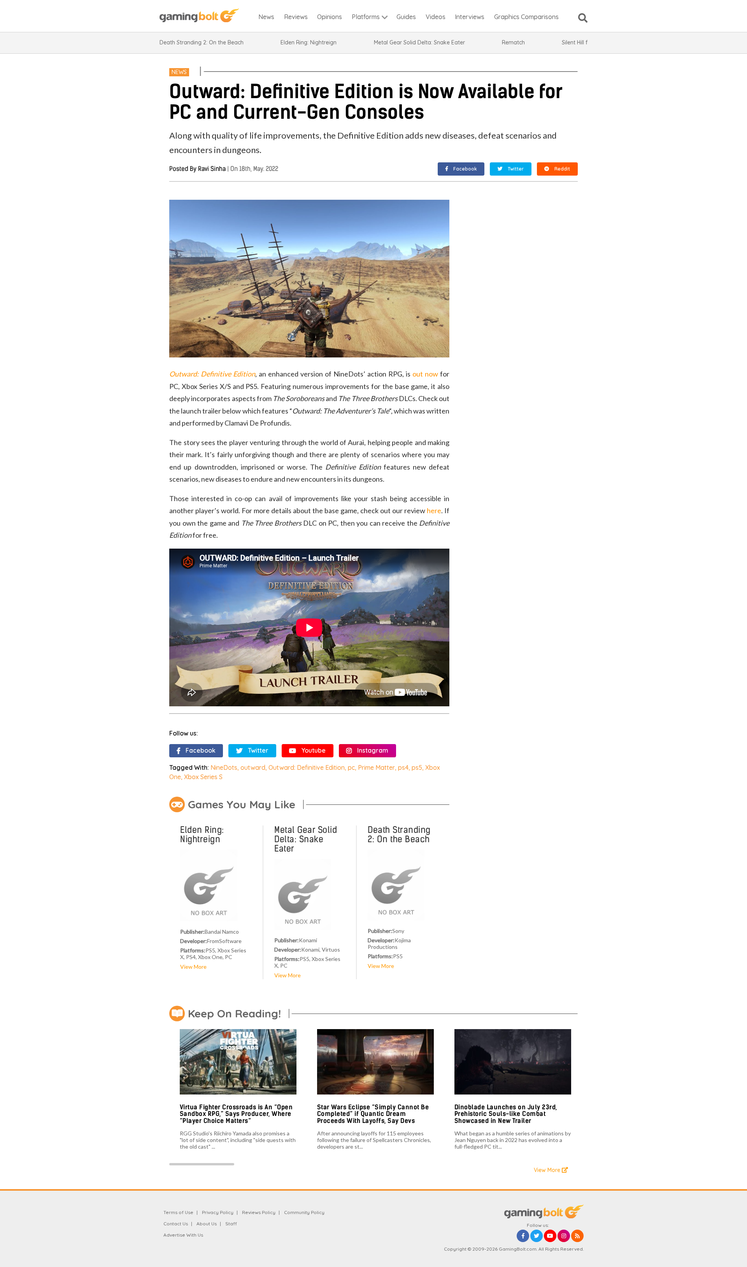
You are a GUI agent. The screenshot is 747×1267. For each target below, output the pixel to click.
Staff (231, 1224)
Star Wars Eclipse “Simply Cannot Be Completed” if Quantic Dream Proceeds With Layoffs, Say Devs (373, 1113)
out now (425, 374)
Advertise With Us (183, 1235)
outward (252, 767)
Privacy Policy (217, 1212)
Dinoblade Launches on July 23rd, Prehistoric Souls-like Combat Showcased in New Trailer (505, 1113)
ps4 (403, 767)
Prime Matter (376, 767)
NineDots (223, 767)
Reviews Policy (258, 1212)
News (179, 72)
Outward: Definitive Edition (306, 767)
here (434, 510)
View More (193, 966)
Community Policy (304, 1212)
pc (351, 767)
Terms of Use (178, 1212)
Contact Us (175, 1224)
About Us (206, 1224)
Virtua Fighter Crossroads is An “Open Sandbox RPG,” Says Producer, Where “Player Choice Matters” (236, 1113)
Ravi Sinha (212, 168)
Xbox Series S (203, 777)
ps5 (417, 767)
